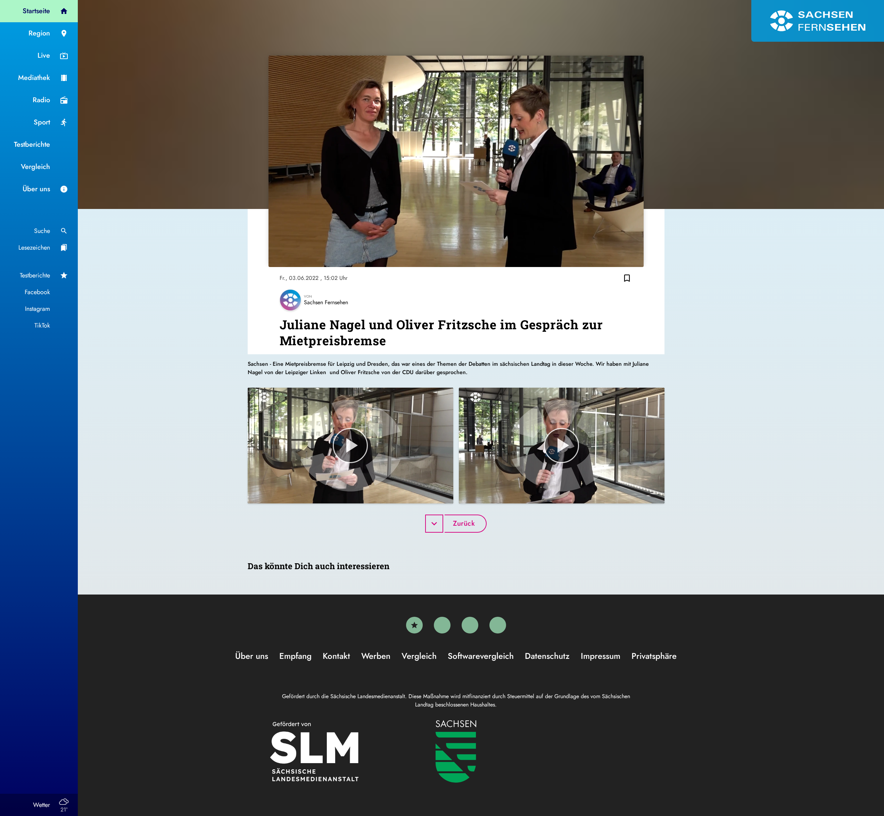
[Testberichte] (414, 625)
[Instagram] (470, 625)
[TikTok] (497, 625)
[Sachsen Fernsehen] (817, 21)
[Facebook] (442, 625)
